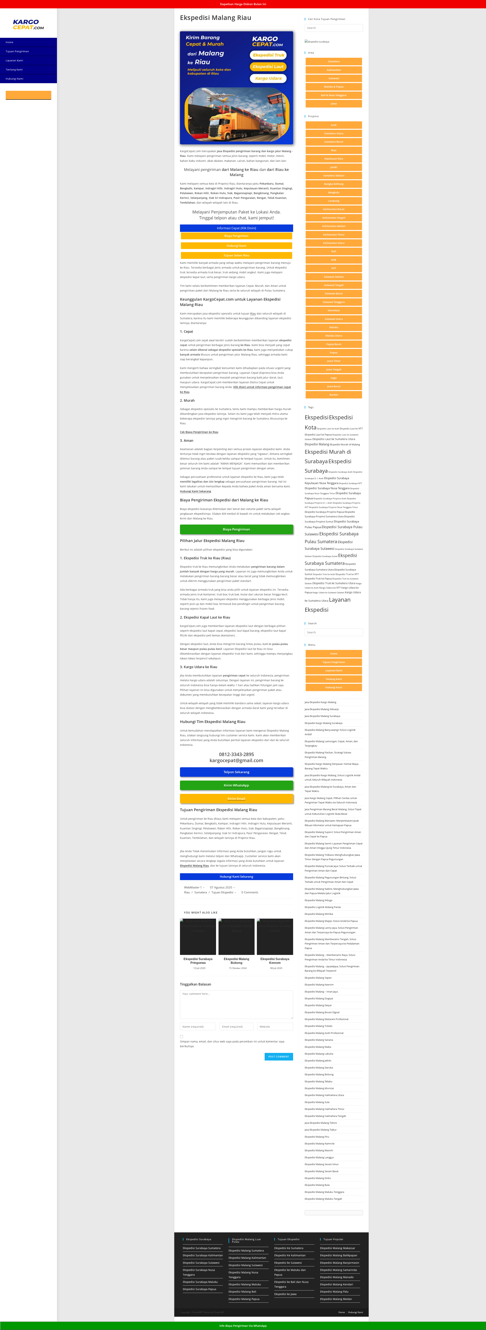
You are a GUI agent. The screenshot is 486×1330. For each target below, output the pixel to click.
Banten (334, 394)
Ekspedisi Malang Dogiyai (319, 998)
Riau (253, 313)
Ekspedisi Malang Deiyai (318, 1005)
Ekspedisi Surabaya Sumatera (202, 1248)
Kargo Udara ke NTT (330, 587)
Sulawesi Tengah (334, 285)
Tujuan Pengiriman (334, 662)
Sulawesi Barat (334, 293)
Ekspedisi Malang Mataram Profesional (326, 1019)
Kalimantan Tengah (333, 217)
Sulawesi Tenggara (334, 302)
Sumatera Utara (333, 133)
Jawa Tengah (333, 369)
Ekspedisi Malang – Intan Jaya (321, 991)
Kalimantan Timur (334, 234)
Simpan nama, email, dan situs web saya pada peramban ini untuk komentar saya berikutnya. (232, 1044)
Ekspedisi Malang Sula (317, 1102)
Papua (334, 352)
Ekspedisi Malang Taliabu (318, 1081)
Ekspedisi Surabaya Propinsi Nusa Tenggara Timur (333, 507)
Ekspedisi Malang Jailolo (318, 1060)
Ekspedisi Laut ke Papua (318, 434)
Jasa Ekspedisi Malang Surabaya (322, 716)
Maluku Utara (334, 335)
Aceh (334, 125)
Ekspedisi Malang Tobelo (318, 1026)
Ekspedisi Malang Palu (334, 1291)
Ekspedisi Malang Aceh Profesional (324, 1033)
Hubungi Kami (333, 687)
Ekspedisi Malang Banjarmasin (339, 1262)
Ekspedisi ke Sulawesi (288, 1262)
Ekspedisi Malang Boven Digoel (322, 1012)
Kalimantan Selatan (334, 226)
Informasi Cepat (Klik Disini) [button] (236, 228)
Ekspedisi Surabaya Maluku (200, 1282)
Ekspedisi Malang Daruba (319, 1067)
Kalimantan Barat (333, 209)
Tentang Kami (334, 679)
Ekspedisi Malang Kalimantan (247, 1258)
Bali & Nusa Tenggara (333, 95)
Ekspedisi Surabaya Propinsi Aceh (329, 498)
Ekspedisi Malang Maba (318, 1047)
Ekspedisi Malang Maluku (245, 1284)
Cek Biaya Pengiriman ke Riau (199, 432)
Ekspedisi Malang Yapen (318, 977)
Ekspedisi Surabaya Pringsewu (198, 961)
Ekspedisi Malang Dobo (318, 1178)
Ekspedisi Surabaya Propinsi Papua (324, 512)
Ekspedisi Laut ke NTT (351, 428)
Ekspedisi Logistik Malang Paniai (323, 907)
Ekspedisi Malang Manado (336, 1277)
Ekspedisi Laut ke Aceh (328, 428)
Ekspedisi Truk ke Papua (318, 578)
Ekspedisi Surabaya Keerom (274, 961)
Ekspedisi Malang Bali (242, 1291)
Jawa (334, 103)
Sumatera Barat (333, 141)
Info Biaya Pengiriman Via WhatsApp (243, 1326)
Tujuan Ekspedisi (222, 892)
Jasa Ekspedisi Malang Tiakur (321, 1129)
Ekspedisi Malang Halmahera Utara (324, 1095)
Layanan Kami (333, 670)
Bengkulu (333, 192)
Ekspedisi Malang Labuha (319, 1053)
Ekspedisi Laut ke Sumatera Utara (333, 439)
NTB (333, 260)
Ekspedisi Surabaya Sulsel (325, 556)
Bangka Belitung (333, 184)
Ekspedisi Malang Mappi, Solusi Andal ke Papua (331, 921)
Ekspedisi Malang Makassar (337, 1248)
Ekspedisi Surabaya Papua (199, 1289)
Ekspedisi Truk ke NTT (347, 574)
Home (333, 653)
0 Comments (249, 892)
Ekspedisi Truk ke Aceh (324, 574)
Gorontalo (334, 310)
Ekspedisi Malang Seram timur (322, 1164)
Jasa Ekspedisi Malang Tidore (321, 1123)
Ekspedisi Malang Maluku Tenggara (324, 1192)
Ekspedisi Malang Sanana (319, 1040)
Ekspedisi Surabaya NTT (350, 483)
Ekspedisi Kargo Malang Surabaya (323, 723)
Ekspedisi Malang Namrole (320, 1143)
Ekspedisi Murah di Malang (345, 444)
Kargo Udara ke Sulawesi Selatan (328, 592)
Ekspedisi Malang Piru (317, 1136)
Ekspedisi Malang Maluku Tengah (323, 1198)
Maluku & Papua (334, 86)
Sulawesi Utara (334, 319)
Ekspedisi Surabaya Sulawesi (201, 1262)
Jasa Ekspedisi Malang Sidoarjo (322, 709)
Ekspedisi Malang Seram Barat (321, 1171)
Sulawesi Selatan (334, 276)
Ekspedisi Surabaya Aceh (340, 471)
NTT (333, 268)
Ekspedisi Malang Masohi (319, 1150)
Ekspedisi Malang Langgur (319, 1157)
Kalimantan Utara (334, 243)
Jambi (333, 167)
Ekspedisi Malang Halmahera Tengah (325, 1116)
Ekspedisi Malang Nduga (318, 900)
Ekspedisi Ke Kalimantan (290, 1255)
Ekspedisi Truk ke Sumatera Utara (333, 583)
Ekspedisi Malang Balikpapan (338, 1255)
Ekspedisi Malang (317, 444)
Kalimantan (334, 70)
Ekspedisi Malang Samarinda (338, 1270)
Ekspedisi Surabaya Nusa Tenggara (327, 488)
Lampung (333, 200)
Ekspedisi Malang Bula (317, 1185)
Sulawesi (334, 78)
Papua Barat (333, 344)
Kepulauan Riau (333, 158)
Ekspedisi (316, 417)
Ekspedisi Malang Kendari (336, 1284)
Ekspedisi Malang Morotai (319, 1088)
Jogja (334, 377)
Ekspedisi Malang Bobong (236, 961)
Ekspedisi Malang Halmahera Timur (324, 1109)
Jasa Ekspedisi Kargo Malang (321, 702)
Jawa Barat (333, 386)
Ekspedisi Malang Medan (336, 1299)
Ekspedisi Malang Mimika (319, 914)
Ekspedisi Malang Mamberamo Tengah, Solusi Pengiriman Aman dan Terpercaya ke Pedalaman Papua (332, 943)
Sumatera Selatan (333, 175)
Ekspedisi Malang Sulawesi (246, 1265)
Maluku (333, 327)
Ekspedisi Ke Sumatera (288, 1248)
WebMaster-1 (193, 887)
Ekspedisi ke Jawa (285, 1294)
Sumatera (200, 892)
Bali (333, 251)
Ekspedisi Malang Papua (244, 1299)
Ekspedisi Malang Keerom (319, 984)
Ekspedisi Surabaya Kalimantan (203, 1255)
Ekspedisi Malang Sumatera (246, 1250)
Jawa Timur (334, 361)
